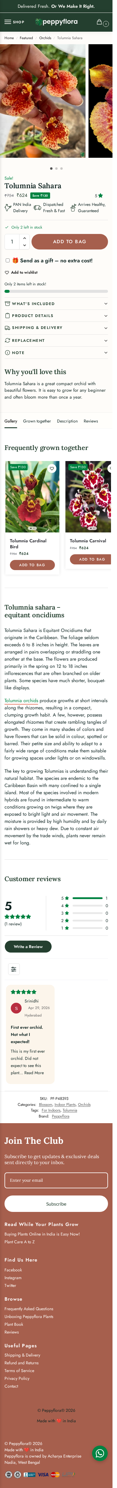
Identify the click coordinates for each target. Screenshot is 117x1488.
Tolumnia (70, 1110)
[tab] (11, 420)
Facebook (13, 1270)
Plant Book (13, 1324)
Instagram (13, 1278)
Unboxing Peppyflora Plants (28, 1316)
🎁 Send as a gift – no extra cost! (51, 260)
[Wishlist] (51, 468)
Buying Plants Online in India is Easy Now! (42, 1234)
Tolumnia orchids (21, 700)
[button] (101, 22)
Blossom (45, 1104)
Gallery (10, 421)
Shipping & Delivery (37, 327)
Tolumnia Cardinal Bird (28, 544)
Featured (26, 38)
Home (9, 38)
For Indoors (51, 1110)
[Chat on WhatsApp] (100, 1453)
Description (67, 421)
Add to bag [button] (32, 565)
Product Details (33, 316)
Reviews (91, 421)
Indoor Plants (65, 1104)
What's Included (33, 304)
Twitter (10, 1285)
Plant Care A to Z (19, 1242)
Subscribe (56, 1204)
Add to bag (70, 241)
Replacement (28, 340)
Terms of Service (19, 1371)
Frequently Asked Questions (28, 1309)
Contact (11, 1386)
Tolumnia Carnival (88, 541)
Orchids (45, 38)
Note (18, 353)
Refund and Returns (21, 1363)
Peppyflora (60, 1116)
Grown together (37, 421)
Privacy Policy (16, 1378)
